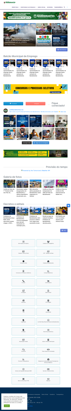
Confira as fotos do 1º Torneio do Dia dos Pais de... (8, 191)
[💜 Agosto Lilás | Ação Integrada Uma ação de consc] (48, 121)
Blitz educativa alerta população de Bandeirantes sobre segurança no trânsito (35, 193)
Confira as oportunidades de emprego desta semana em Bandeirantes (8, 72)
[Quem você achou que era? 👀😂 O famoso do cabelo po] (22, 121)
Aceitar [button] (7, 405)
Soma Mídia (29, 406)
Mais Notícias (62, 50)
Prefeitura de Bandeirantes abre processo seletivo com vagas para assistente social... (35, 220)
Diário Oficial (41, 7)
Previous (6, 16)
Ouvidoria (50, 7)
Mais (65, 230)
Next (65, 16)
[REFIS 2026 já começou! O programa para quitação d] (35, 121)
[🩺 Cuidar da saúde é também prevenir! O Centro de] (61, 121)
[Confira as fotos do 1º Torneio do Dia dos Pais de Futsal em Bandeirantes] (9, 184)
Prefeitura (15, 7)
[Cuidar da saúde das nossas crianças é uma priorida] (48, 134)
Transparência (58, 7)
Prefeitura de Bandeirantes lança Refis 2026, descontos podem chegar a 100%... (8, 220)
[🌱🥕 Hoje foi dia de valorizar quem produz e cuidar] (61, 134)
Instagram (36, 104)
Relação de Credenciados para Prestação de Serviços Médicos (48, 362)
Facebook (14, 104)
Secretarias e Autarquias (28, 7)
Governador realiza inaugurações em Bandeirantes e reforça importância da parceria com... (22, 193)
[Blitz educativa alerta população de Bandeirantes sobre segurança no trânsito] (35, 184)
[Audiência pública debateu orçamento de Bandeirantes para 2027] (60, 29)
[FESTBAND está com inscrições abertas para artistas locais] (62, 211)
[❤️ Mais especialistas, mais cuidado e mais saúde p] (22, 134)
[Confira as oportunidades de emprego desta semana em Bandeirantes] (9, 64)
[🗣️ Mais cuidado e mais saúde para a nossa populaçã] (35, 134)
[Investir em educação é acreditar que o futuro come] (9, 134)
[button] (65, 7)
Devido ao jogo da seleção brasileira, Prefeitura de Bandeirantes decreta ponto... (48, 220)
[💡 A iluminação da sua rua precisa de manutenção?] (9, 121)
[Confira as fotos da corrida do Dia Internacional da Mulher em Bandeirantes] (62, 184)
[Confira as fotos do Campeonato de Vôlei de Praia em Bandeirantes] (48, 184)
